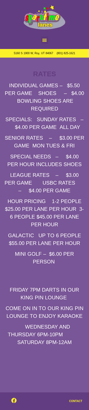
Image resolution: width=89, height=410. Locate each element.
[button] (44, 40)
